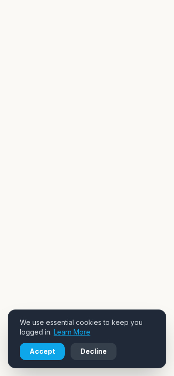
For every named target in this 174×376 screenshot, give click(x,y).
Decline (93, 351)
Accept (42, 351)
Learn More (72, 332)
